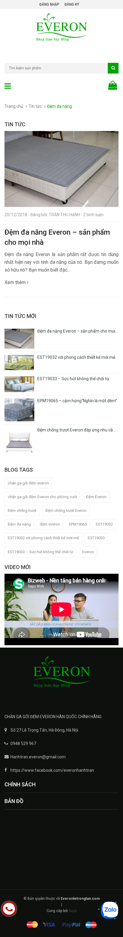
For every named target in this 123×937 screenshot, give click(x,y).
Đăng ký (71, 4)
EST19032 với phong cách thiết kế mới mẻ (43, 538)
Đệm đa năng (19, 524)
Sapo (73, 911)
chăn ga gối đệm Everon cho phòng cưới (42, 497)
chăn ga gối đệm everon (28, 483)
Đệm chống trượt (22, 510)
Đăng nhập (49, 4)
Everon (88, 552)
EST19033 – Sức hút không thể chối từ (40, 552)
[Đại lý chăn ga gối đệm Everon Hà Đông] (61, 676)
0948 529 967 (23, 743)
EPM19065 (78, 524)
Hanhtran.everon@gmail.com (38, 756)
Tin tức (35, 106)
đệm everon (50, 524)
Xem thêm (15, 282)
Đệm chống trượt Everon (66, 510)
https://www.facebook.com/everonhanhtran (52, 770)
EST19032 (104, 524)
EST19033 (96, 538)
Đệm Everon (96, 497)
